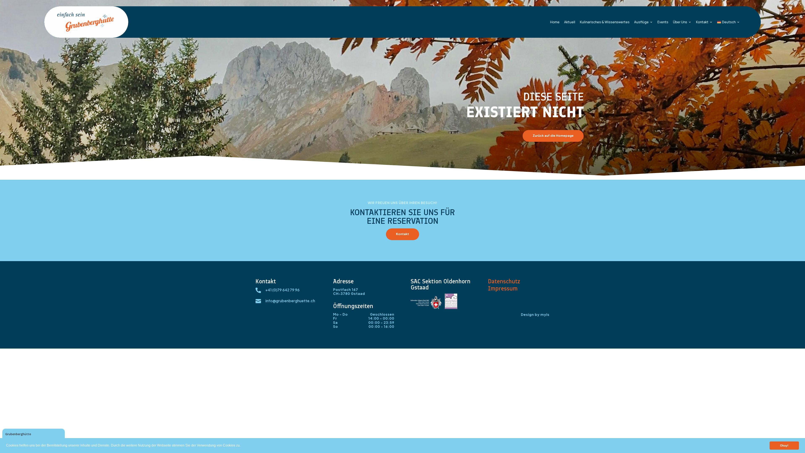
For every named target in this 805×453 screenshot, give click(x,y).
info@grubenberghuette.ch (290, 300)
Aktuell (569, 22)
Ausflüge (641, 22)
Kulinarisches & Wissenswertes (605, 22)
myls (544, 314)
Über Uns (680, 22)
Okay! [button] (784, 445)
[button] (242, 445)
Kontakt (702, 22)
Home (555, 22)
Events (662, 22)
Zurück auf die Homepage (553, 135)
